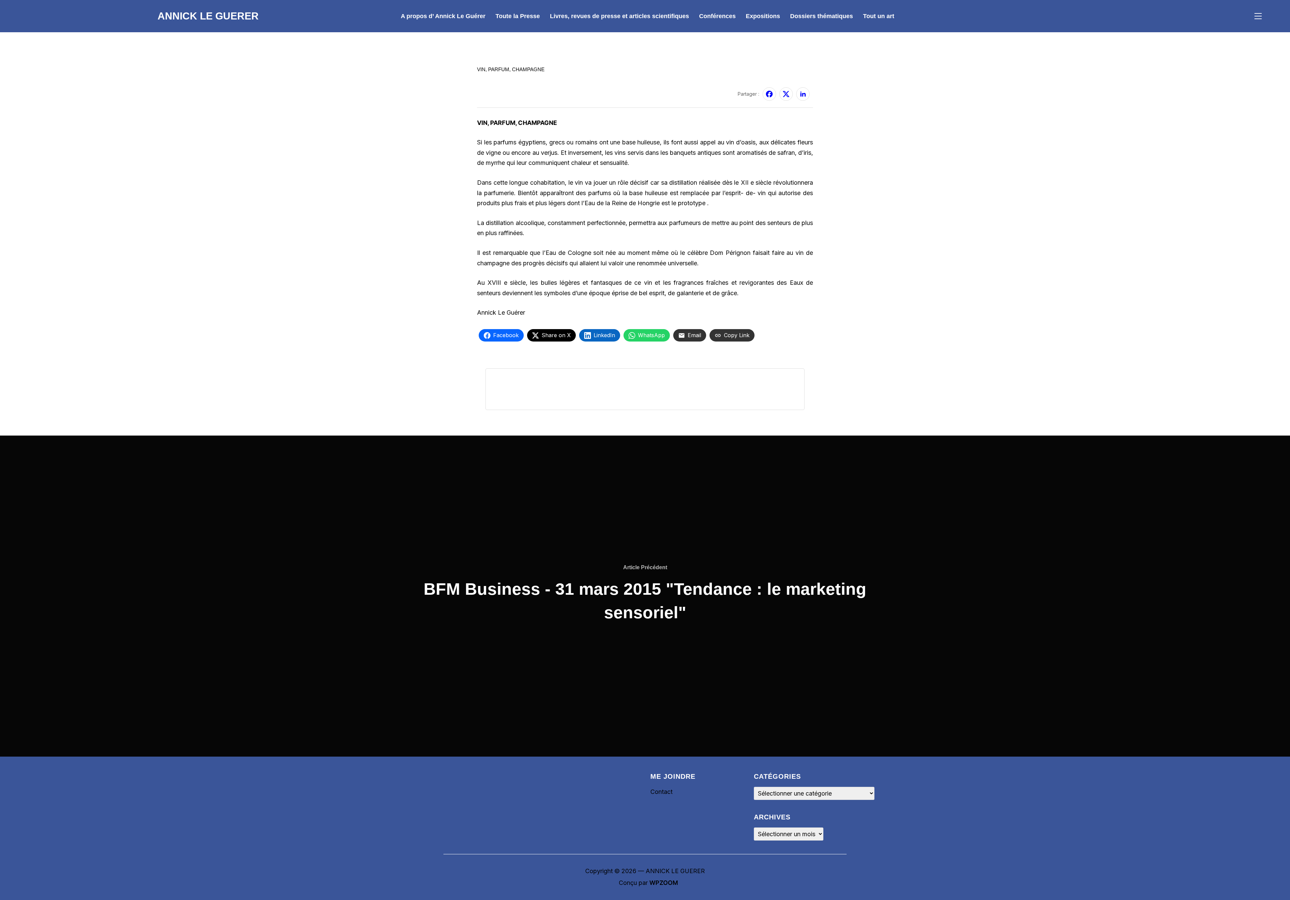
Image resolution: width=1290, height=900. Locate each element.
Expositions (763, 16)
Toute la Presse (518, 16)
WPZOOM (663, 882)
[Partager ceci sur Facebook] (769, 94)
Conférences (717, 16)
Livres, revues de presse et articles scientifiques (619, 16)
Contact (661, 791)
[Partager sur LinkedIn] (803, 94)
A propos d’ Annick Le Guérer (443, 16)
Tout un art (878, 16)
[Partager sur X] (786, 94)
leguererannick (494, 90)
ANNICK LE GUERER (208, 15)
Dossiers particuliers (505, 60)
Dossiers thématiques (821, 16)
